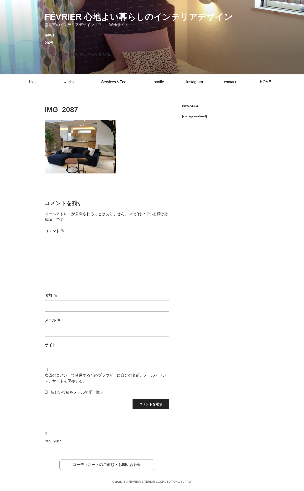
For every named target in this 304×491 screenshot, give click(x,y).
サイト (50, 345)
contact (230, 82)
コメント (55, 231)
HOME (265, 82)
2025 (49, 43)
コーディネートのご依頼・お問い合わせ (107, 465)
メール (53, 320)
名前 (51, 295)
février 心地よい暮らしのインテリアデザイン (139, 17)
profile (159, 82)
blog (33, 82)
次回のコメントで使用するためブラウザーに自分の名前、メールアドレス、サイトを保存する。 (105, 378)
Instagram (194, 82)
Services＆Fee (113, 82)
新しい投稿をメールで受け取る (77, 392)
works (69, 82)
